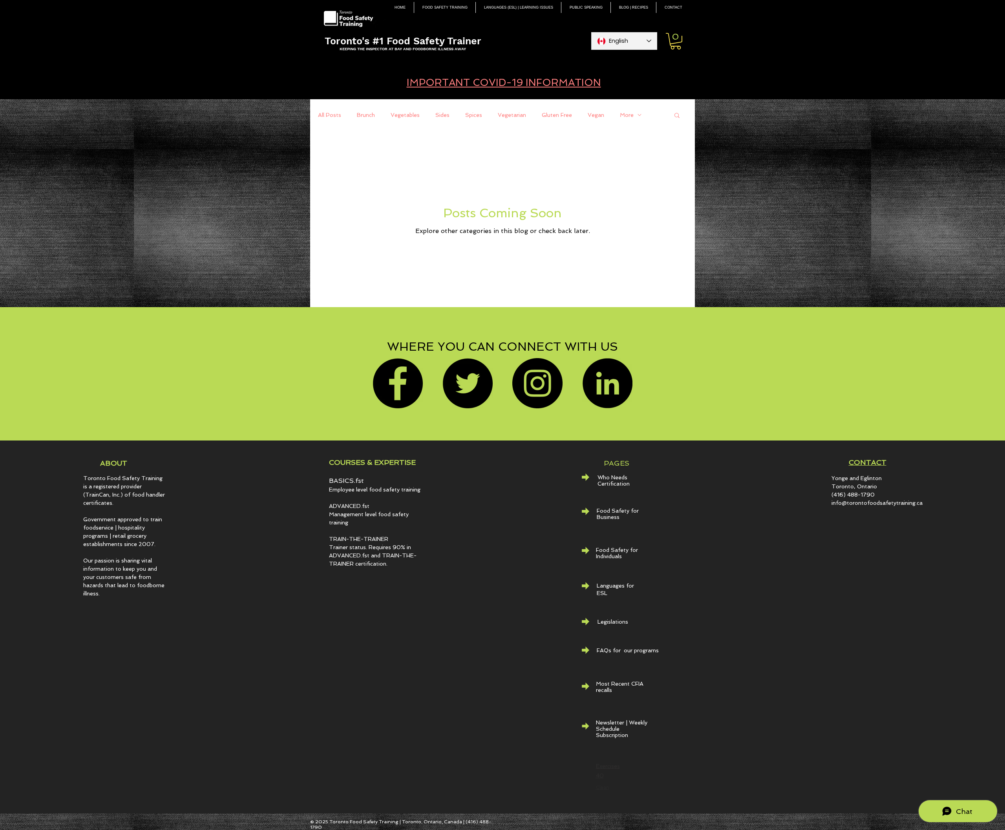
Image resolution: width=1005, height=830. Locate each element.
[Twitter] (467, 383)
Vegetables (405, 115)
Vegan (596, 115)
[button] (675, 41)
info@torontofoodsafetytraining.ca (877, 503)
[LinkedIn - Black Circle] (607, 383)
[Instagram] (537, 383)
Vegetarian (512, 115)
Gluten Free (557, 115)
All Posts (329, 115)
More (627, 115)
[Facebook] (398, 383)
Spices (473, 115)
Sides (442, 115)
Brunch (366, 115)
